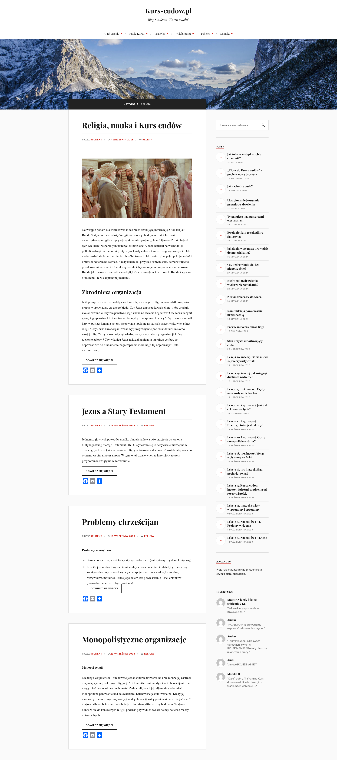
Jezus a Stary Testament (124, 411)
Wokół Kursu (183, 33)
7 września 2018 (122, 139)
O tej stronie (111, 33)
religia (148, 139)
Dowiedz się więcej (99, 360)
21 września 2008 (122, 653)
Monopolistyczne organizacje (134, 639)
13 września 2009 (122, 536)
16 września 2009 (122, 425)
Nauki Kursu (136, 33)
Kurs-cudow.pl (168, 10)
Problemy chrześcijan (120, 521)
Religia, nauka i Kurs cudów (132, 125)
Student (96, 139)
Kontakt (225, 33)
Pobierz (205, 33)
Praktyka (160, 33)
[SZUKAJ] (263, 125)
